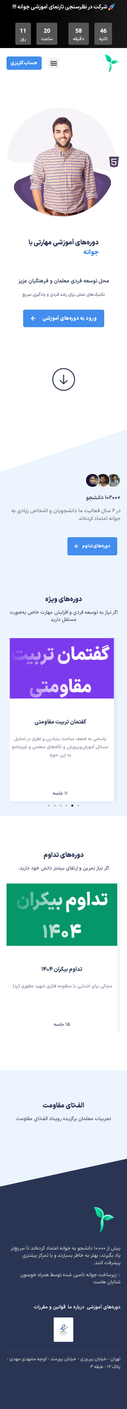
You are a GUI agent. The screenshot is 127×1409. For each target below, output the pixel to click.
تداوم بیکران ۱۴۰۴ (61, 969)
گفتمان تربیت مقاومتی (60, 722)
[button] (53, 63)
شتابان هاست (106, 1282)
